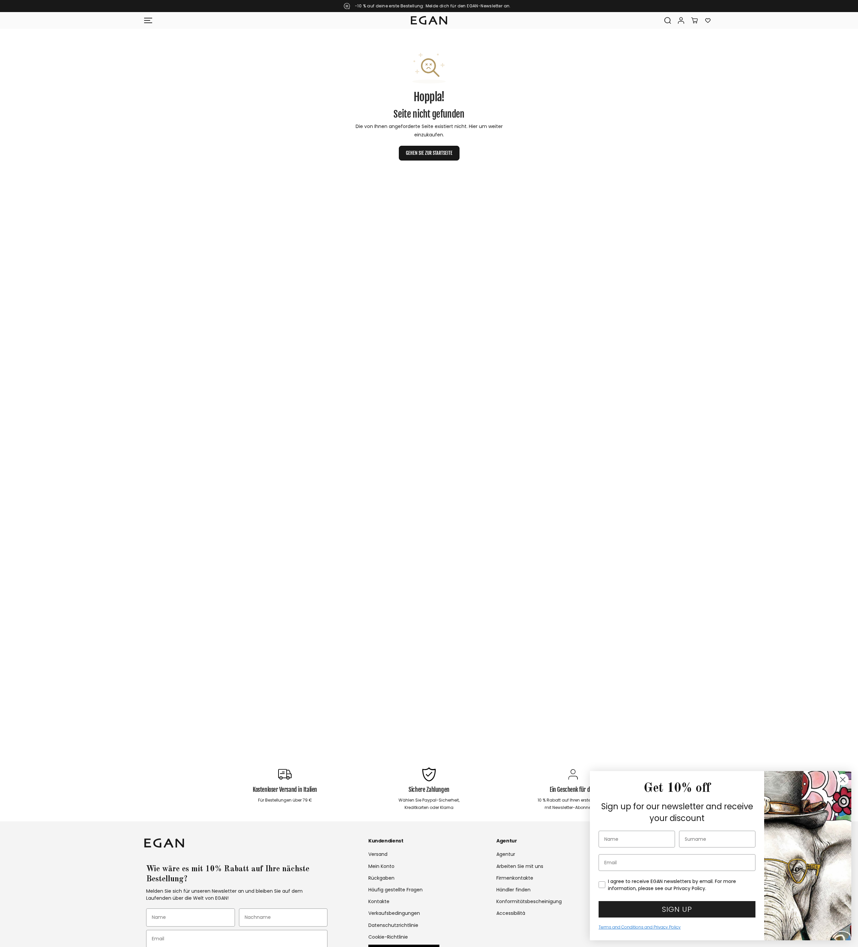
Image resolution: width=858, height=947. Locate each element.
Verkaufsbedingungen (394, 913)
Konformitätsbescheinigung (529, 901)
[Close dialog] (843, 779)
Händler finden (513, 889)
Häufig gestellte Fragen (395, 889)
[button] (148, 20)
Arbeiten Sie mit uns (519, 866)
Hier (473, 126)
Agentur (505, 854)
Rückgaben (381, 878)
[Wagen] (694, 20)
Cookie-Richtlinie (388, 937)
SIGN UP (677, 909)
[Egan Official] (429, 20)
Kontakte (378, 901)
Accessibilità (510, 913)
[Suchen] (668, 20)
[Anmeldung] (681, 20)
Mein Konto (381, 866)
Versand (377, 854)
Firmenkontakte (514, 878)
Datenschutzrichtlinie (393, 925)
